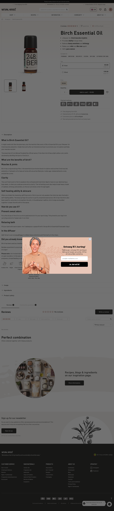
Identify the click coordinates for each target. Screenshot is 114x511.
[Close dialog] (90, 239)
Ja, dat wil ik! (74, 264)
